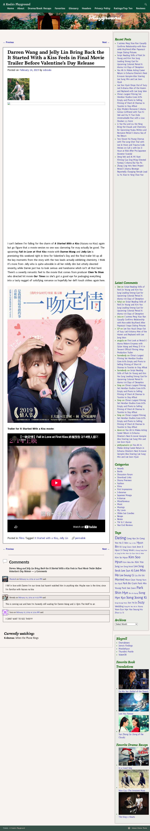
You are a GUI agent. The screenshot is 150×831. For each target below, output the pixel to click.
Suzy (141, 602)
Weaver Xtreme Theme (139, 828)
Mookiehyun (124, 649)
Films (21, 538)
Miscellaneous (123, 501)
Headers (86, 8)
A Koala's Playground (16, 4)
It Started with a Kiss (46, 538)
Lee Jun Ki (127, 570)
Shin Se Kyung (133, 593)
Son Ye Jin (132, 603)
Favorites (60, 8)
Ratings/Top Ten (123, 8)
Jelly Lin (63, 538)
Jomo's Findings (126, 645)
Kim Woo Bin (128, 562)
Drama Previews (124, 480)
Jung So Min (121, 553)
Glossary (73, 8)
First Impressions (124, 489)
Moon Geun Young (133, 580)
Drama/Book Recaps (39, 8)
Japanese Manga (124, 495)
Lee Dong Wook (126, 567)
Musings (121, 507)
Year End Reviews (125, 525)
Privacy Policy (102, 8)
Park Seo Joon (129, 588)
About (20, 8)
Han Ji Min (132, 543)
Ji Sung (137, 550)
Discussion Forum (125, 474)
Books (119, 471)
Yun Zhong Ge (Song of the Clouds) (131, 735)
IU (121, 547)
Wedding (119, 606)
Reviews (140, 8)
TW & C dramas (124, 522)
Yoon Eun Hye (121, 609)
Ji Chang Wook (127, 550)
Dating (120, 538)
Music (119, 504)
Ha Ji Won (123, 543)
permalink (80, 538)
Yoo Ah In (134, 606)
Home (10, 8)
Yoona (140, 606)
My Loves (121, 510)
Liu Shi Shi (139, 575)
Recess (120, 519)
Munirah (13, 579)
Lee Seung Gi (127, 575)
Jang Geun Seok (129, 547)
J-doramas (121, 492)
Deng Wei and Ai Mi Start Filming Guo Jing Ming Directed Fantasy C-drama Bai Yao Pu (131, 160)
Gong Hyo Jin (133, 538)
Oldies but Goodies (125, 513)
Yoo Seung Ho (136, 609)
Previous (8, 42)
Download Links (124, 477)
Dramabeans (124, 643)
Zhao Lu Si (119, 613)
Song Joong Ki (136, 597)
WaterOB (123, 655)
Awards (120, 468)
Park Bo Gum (130, 583)
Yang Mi (127, 607)
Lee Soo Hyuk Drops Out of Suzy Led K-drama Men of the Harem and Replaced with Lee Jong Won (132, 88)
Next (106, 42)
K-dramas (121, 498)
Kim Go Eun (130, 553)
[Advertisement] (132, 230)
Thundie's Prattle (126, 651)
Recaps (120, 516)
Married (119, 579)
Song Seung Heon (121, 603)
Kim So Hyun (121, 557)
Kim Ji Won (140, 553)
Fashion (120, 483)
